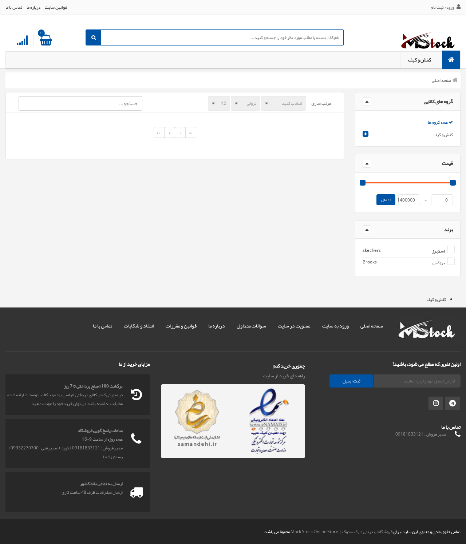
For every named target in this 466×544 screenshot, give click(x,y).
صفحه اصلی (441, 80)
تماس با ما (13, 7)
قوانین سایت (56, 7)
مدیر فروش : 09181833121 (420, 434)
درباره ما (33, 7)
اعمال (386, 199)
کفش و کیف (419, 60)
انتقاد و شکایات (139, 326)
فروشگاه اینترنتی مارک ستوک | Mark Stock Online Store (341, 531)
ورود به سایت (335, 326)
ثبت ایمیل (351, 381)
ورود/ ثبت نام (443, 7)
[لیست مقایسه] (22, 40)
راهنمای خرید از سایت (284, 375)
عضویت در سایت (294, 326)
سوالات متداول (251, 326)
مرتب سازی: (321, 103)
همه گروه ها (438, 122)
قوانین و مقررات (181, 326)
